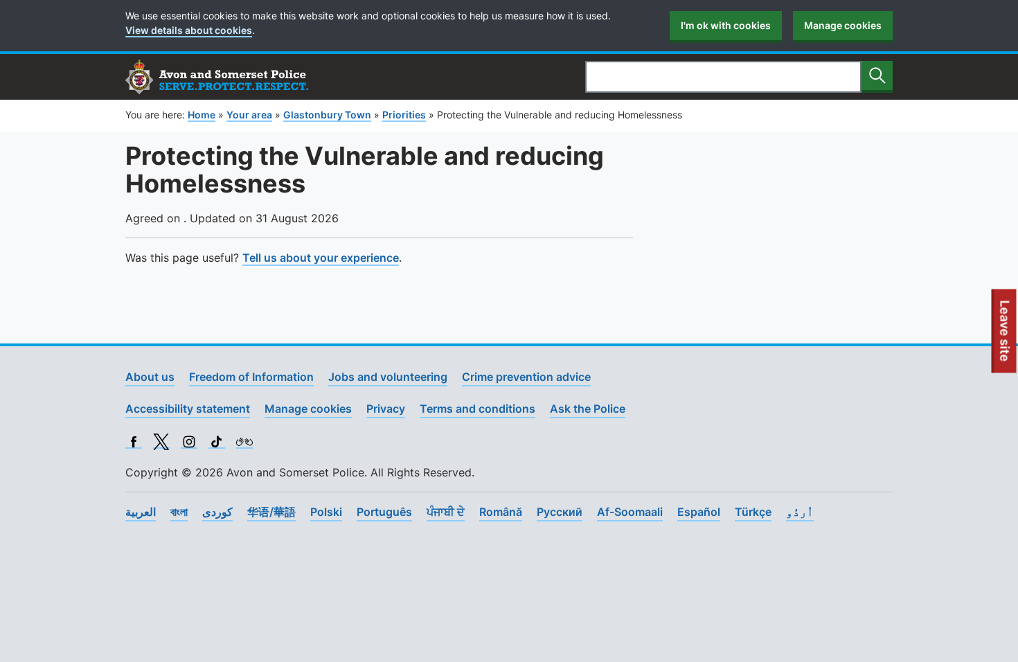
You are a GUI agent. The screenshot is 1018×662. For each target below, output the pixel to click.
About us (150, 377)
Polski (326, 512)
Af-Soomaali (630, 512)
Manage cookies (843, 25)
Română (500, 512)
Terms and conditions (477, 408)
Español (698, 512)
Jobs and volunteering (387, 377)
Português (384, 512)
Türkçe (753, 512)
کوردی (217, 512)
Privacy (385, 408)
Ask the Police (587, 408)
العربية (140, 512)
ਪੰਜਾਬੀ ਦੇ (446, 512)
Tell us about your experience (320, 258)
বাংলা (179, 512)
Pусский (559, 512)
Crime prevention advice (526, 377)
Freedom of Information (251, 377)
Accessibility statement (187, 408)
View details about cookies (188, 30)
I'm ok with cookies (726, 25)
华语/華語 (271, 512)
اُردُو (800, 512)
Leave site (1005, 336)
